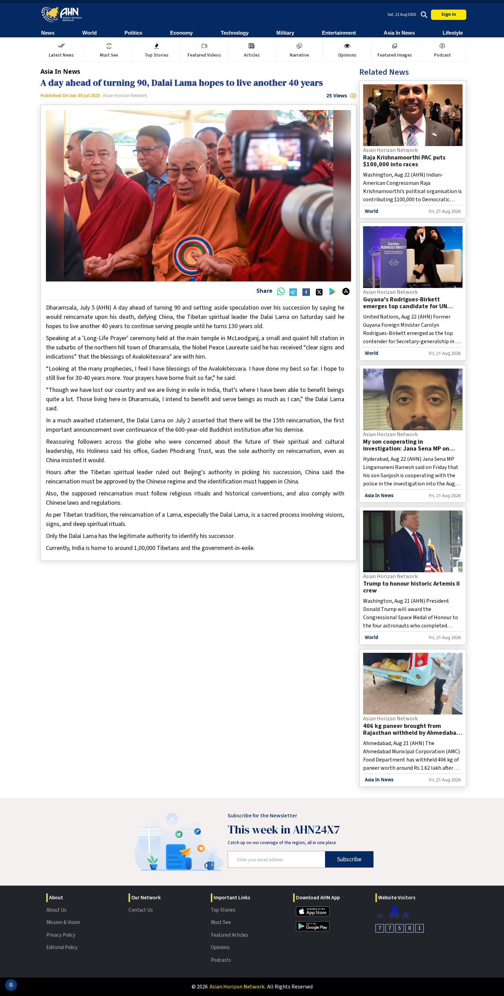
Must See (221, 922)
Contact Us (141, 910)
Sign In (448, 14)
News (48, 33)
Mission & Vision (63, 922)
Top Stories (223, 910)
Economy (181, 33)
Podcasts (221, 960)
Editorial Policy (61, 947)
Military (285, 33)
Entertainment (339, 33)
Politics (133, 33)
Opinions (220, 947)
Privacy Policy (60, 935)
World (89, 33)
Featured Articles (229, 935)
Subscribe (349, 859)
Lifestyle (453, 33)
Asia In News (399, 33)
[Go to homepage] (62, 14)
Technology (235, 33)
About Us (56, 910)
